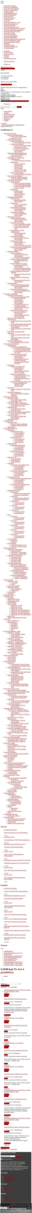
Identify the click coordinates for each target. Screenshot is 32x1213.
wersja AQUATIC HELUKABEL (17, 690)
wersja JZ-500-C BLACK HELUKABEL (21, 238)
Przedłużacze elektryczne (11, 46)
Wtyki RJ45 (11, 598)
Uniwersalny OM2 (16, 557)
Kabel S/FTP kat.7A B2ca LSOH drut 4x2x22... (17, 1127)
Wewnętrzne (11, 758)
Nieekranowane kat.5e (17, 431)
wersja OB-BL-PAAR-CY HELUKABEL (18, 706)
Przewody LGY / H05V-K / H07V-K (18, 710)
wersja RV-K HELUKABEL (22, 257)
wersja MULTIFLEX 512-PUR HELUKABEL (21, 305)
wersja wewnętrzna (16, 589)
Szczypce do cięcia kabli (14, 782)
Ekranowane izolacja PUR (18, 374)
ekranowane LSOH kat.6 (21, 499)
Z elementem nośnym (13, 682)
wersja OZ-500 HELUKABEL (22, 174)
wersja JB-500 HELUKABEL (19, 179)
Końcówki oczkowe (13, 799)
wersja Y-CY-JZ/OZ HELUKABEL (19, 150)
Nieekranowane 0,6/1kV (17, 222)
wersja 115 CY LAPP (20, 171)
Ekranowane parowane (14, 704)
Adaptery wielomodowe (20, 578)
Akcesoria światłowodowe (15, 563)
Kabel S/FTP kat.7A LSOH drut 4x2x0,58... (16, 1050)
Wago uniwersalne (16, 803)
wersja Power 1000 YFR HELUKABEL (21, 255)
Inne (12, 629)
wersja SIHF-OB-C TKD (18, 406)
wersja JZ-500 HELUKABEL (22, 160)
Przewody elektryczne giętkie (12, 31)
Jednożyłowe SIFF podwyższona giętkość (19, 412)
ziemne (13, 584)
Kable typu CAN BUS (14, 586)
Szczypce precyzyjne (16, 788)
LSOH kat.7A (15, 510)
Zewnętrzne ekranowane (14, 392)
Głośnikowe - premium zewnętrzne (17, 643)
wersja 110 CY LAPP (20, 170)
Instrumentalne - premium (14, 649)
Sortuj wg (3, 983)
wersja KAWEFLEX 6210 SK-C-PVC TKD (21, 371)
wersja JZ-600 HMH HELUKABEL (20, 209)
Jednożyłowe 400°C (13, 415)
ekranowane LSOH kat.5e (21, 495)
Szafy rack (7, 21)
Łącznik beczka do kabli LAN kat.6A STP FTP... (17, 930)
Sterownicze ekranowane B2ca (19, 289)
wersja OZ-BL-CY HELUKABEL (20, 701)
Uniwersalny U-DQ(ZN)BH (18, 552)
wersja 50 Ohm (12, 657)
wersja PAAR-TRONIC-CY (18, 154)
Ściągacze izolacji (12, 791)
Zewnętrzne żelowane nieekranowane (21, 478)
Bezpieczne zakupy (9, 1190)
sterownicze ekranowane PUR (16, 820)
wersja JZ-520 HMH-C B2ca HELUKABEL (22, 291)
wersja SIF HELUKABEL (18, 409)
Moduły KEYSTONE (14, 599)
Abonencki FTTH (16, 551)
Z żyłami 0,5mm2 (12, 772)
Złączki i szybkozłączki (14, 800)
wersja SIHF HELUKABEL (19, 399)
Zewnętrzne (11, 387)
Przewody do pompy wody (11, 27)
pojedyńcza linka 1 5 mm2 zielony (13, 963)
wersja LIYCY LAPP (20, 147)
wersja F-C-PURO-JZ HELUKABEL (20, 312)
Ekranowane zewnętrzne (17, 212)
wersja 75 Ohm (12, 658)
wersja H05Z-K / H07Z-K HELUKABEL (18, 721)
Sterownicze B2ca (12, 283)
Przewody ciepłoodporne (11, 10)
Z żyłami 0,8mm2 (12, 773)
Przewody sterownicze (10, 5)
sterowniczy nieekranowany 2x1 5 (13, 953)
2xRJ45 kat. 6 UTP (16, 607)
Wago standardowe (16, 802)
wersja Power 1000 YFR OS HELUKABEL (22, 281)
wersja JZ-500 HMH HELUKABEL (20, 200)
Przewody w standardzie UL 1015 (17, 728)
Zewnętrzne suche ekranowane (19, 471)
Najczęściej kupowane (10, 58)
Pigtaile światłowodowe (17, 570)
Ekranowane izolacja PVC (18, 366)
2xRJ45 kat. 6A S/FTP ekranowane (20, 613)
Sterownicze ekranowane (14, 139)
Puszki (9, 812)
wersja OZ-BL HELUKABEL (19, 696)
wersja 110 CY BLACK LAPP (22, 245)
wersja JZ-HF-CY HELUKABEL (19, 368)
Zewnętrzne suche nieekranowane (20, 465)
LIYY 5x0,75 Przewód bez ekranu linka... (15, 914)
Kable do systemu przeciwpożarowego (14, 39)
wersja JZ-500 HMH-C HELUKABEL (20, 205)
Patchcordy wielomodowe (21, 569)
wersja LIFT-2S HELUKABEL (19, 684)
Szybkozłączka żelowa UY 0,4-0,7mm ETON (16, 863)
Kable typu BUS (8, 16)
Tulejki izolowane (16, 796)
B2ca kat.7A (14, 534)
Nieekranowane (15, 159)
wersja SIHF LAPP (16, 401)
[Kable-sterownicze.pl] (7, 67)
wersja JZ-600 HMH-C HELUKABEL (20, 214)
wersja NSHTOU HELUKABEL (20, 664)
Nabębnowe (11, 663)
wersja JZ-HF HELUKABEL (22, 348)
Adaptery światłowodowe (18, 575)
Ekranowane (14, 162)
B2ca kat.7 (14, 530)
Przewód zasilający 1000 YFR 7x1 (13, 962)
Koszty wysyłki (8, 52)
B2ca (9, 514)
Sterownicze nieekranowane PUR (20, 297)
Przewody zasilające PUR (15, 340)
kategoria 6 (14, 542)
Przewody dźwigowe (10, 25)
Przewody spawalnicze (10, 34)
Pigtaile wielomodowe (20, 573)
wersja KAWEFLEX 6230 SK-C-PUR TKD (21, 315)
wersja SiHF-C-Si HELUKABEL (20, 404)
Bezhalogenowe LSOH (14, 490)
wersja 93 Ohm (12, 660)
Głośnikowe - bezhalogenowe (16, 642)
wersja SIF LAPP (15, 410)
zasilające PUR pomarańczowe (16, 823)
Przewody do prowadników (11, 8)
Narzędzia (7, 43)
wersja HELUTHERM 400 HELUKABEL (18, 417)
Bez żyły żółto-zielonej (17, 173)
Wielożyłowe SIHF (13, 398)
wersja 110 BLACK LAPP (21, 225)
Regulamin (7, 51)
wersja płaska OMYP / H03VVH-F (17, 738)
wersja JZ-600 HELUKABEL (22, 224)
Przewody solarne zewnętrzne (19, 425)
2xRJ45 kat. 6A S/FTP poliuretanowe (21, 614)
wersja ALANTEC (19, 433)
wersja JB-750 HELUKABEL (19, 177)
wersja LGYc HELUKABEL (19, 735)
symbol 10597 (8, 954)
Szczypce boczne (15, 784)
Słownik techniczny (9, 61)
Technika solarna (8, 12)
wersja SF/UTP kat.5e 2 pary (19, 545)
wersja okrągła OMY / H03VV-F (16, 740)
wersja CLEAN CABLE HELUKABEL (19, 691)
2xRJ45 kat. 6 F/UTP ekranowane (20, 611)
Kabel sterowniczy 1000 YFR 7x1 (13, 956)
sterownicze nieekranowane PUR (17, 819)
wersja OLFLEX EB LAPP (18, 697)
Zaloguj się (7, 64)
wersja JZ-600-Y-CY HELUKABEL (20, 243)
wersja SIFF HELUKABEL (18, 413)
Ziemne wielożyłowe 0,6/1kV (19, 263)
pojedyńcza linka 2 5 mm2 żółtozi (13, 965)
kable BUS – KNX (13, 581)
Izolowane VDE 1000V (17, 781)
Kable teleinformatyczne (10, 13)
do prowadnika (12, 592)
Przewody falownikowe (10, 37)
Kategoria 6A (14, 626)
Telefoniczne (14, 628)
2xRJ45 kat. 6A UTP (16, 608)
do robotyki (11, 593)
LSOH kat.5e (14, 492)
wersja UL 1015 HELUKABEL (19, 729)
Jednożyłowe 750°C (13, 419)
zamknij (4, 1208)
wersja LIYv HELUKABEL (18, 726)
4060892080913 (8, 951)
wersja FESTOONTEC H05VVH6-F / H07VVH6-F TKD (21, 672)
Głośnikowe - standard (14, 632)
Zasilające (10, 769)
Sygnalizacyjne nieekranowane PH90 (18, 766)
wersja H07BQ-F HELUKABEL (20, 342)
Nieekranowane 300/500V (18, 218)
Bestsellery (4, 885)
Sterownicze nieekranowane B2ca (20, 284)
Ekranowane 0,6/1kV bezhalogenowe (21, 247)
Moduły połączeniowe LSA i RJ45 (17, 617)
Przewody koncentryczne (11, 24)
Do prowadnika (12, 543)
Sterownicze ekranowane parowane (17, 153)
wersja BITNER (18, 434)
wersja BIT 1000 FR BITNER (22, 269)
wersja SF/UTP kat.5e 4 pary (19, 546)
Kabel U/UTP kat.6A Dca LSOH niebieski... (16, 832)
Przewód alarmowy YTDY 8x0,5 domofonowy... (17, 840)
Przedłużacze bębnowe (14, 815)
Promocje (6, 55)
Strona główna (8, 111)
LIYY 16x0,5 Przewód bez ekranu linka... (15, 870)
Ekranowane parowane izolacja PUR (21, 381)
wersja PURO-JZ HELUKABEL (19, 302)
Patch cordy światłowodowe (18, 566)
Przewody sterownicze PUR (15, 295)
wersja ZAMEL (15, 635)
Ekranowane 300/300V (17, 141)
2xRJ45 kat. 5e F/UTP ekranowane (20, 610)
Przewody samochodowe (11, 36)
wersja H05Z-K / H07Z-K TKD (19, 723)
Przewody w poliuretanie (11, 7)
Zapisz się (18, 1156)
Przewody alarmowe (9, 18)
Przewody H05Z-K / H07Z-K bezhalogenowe (16, 718)
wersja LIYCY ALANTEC (21, 148)
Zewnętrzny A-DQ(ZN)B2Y (19, 554)
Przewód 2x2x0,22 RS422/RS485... (14, 847)
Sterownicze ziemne (13, 251)
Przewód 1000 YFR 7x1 (10, 959)
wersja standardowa (13, 744)
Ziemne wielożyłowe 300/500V (19, 259)
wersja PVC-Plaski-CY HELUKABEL (17, 680)
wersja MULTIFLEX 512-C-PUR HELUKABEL (22, 376)
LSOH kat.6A (15, 501)
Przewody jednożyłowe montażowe (13, 30)
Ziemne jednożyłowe (16, 253)
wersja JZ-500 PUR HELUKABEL (19, 299)
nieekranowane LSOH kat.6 (22, 498)
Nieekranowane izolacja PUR (19, 354)
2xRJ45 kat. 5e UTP (16, 605)
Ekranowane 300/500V (17, 144)
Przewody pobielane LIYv (15, 725)
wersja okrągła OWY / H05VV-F (17, 741)
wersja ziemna (15, 590)
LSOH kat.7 (14, 505)
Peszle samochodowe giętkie (12, 42)
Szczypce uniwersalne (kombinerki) (17, 778)
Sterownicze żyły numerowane (16, 157)
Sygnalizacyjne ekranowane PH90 (17, 767)
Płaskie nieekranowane (14, 667)
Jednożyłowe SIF (12, 407)
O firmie (6, 113)
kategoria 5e (14, 540)
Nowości (6, 57)
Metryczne (14, 809)
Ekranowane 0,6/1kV (17, 241)
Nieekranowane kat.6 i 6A (18, 445)
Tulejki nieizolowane (16, 797)
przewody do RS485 (13, 587)
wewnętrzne (14, 583)
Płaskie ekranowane (13, 675)
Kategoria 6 (14, 625)
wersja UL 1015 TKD (17, 731)
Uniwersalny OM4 (16, 560)
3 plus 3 (10, 761)
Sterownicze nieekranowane (15, 135)
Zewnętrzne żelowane (13, 477)
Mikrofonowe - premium (14, 646)
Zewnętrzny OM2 (16, 561)
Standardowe (14, 779)
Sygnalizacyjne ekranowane (15, 764)
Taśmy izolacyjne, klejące (14, 811)
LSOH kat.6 (14, 496)
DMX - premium (12, 652)
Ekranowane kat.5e (16, 437)
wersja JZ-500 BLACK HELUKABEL (20, 220)
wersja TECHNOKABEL (18, 634)
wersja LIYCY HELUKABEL (22, 142)
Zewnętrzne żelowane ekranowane (20, 484)
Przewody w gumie (9, 33)
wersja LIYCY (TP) (16, 156)
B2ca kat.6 (14, 520)
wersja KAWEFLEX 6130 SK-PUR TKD (21, 308)
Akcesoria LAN (8, 19)
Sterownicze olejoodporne (15, 180)
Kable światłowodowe (10, 15)
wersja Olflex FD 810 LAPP (22, 350)
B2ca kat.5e (14, 516)
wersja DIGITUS (19, 436)
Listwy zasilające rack (13, 620)
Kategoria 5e (11, 430)
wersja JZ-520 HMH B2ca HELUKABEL (21, 287)
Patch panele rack (12, 622)
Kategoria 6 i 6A (12, 443)
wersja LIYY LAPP (16, 138)
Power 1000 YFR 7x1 (10, 960)
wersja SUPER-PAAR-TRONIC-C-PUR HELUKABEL (20, 384)
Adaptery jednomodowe (20, 576)
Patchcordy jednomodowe (21, 567)
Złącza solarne (11, 427)
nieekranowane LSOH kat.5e (22, 493)
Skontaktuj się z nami (10, 1179)
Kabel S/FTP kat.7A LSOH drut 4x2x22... (15, 999)
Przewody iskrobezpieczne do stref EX (14, 28)
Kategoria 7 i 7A (12, 457)
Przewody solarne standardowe (19, 424)
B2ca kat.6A (14, 525)
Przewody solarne (12, 422)
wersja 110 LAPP (19, 188)
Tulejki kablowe (12, 794)
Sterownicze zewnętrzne (14, 216)
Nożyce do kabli (12, 790)
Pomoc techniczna (9, 54)
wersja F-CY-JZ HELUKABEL (18, 167)
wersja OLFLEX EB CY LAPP (19, 702)
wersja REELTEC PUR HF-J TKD (20, 666)
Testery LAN (11, 616)
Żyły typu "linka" (12, 539)
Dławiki (10, 806)
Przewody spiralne (9, 48)
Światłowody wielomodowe (15, 555)
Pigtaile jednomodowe (20, 572)
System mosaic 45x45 (13, 601)
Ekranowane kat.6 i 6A (17, 451)
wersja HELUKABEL (17, 637)
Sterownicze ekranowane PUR (19, 310)
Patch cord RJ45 (12, 604)
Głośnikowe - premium (14, 638)
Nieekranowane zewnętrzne (18, 207)
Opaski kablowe (12, 805)
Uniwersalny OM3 (16, 558)
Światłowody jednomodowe (15, 549)
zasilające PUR (12, 822)
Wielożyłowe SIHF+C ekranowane (17, 402)
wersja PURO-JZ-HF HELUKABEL (21, 324)
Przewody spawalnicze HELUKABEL (18, 753)
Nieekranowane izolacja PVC (19, 347)
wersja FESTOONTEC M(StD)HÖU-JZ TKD (17, 677)
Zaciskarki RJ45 (12, 602)
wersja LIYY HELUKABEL (19, 136)
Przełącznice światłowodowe (19, 564)
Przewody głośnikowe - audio (12, 22)
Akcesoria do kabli (9, 45)
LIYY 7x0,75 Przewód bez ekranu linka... (15, 921)
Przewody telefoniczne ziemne (12, 40)
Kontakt (6, 120)
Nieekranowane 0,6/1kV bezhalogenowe (17, 231)
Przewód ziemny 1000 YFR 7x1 (13, 957)
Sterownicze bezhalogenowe (15, 197)
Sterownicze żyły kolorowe (15, 176)
